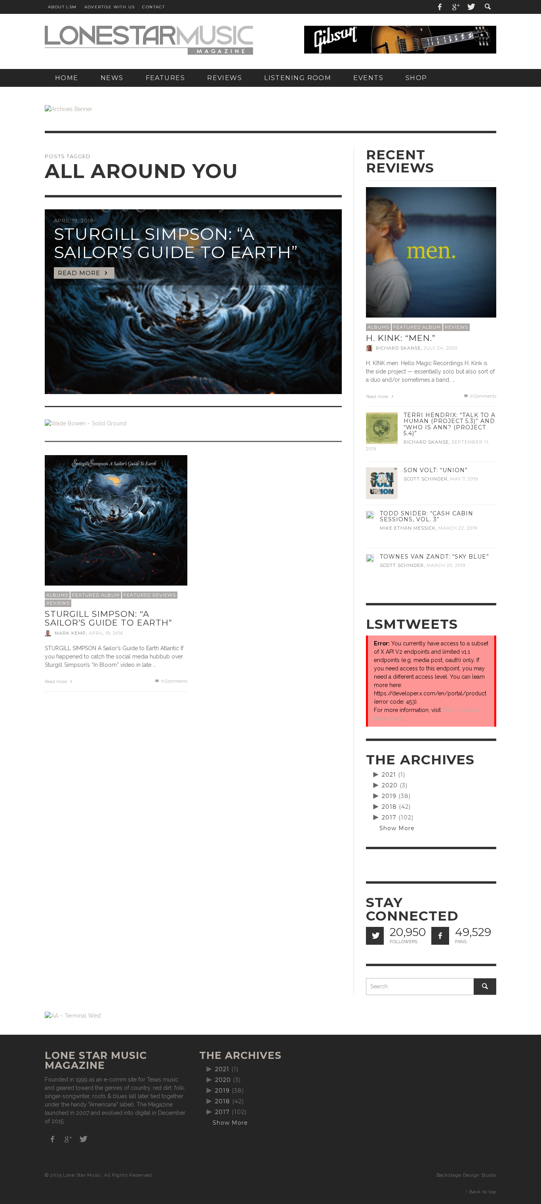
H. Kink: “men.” (401, 338)
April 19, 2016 (106, 633)
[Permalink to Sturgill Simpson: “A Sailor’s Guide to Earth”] (116, 526)
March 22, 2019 (457, 528)
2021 (389, 774)
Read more (56, 681)
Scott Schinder (426, 479)
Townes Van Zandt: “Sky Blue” (434, 556)
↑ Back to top (480, 1191)
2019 (389, 796)
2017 (389, 817)
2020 (390, 785)
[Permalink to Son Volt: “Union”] (382, 483)
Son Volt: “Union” (436, 470)
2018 (389, 806)
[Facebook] (440, 7)
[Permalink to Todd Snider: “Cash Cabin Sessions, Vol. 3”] (370, 514)
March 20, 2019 (446, 565)
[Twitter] (470, 7)
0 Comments (173, 681)
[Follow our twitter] (375, 936)
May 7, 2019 (464, 479)
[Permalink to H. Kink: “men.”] (431, 252)
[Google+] (455, 7)
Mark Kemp (70, 633)
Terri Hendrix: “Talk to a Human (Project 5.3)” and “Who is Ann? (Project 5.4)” (449, 424)
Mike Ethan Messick (408, 528)
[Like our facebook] (440, 936)
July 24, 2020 (440, 348)
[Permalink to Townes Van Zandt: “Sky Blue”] (370, 558)
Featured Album (96, 595)
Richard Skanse (398, 348)
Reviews (58, 603)
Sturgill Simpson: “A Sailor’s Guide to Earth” (108, 618)
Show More (397, 828)
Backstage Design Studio (466, 1175)
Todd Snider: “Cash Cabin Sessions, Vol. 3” (426, 516)
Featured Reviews (150, 595)
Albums (57, 595)
